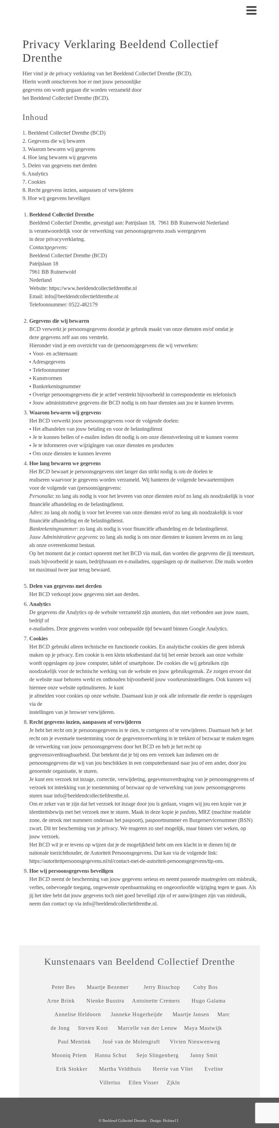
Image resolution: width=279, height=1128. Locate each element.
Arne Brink (61, 1001)
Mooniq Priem (69, 1055)
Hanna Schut (111, 1055)
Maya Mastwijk (203, 1028)
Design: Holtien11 (164, 1120)
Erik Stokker (71, 1069)
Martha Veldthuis (120, 1069)
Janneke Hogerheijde (137, 1014)
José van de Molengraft (131, 1042)
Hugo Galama (209, 1001)
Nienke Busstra (105, 1001)
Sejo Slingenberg (160, 1055)
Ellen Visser (144, 1082)
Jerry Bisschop (162, 987)
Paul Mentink (74, 1042)
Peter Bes (63, 987)
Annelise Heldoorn (77, 1014)
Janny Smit (203, 1055)
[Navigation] (251, 10)
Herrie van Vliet (173, 1069)
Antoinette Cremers (156, 1001)
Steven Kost (93, 1028)
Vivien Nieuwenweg (195, 1042)
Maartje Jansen (191, 1014)
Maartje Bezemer (108, 987)
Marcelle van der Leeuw (148, 1028)
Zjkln (173, 1082)
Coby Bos (208, 987)
